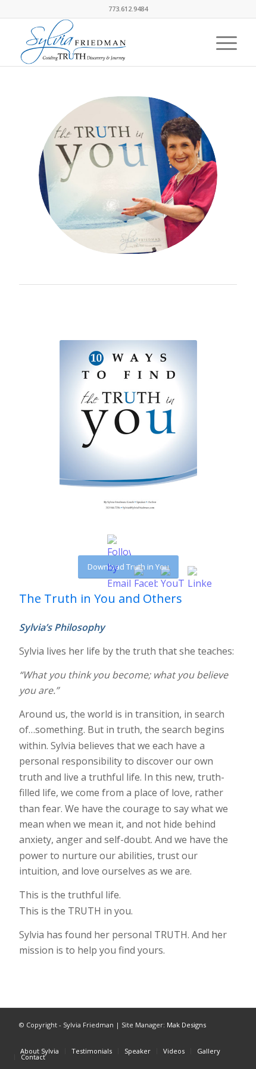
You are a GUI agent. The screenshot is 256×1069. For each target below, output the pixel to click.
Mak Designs (186, 1024)
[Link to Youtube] (228, 1039)
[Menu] (220, 42)
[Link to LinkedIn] (210, 1039)
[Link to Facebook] (192, 1039)
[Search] (192, 42)
